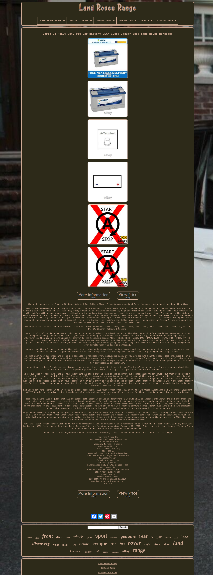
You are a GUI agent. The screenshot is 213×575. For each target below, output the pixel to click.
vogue (156, 536)
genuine (128, 536)
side (68, 537)
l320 (113, 544)
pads (176, 538)
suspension (115, 552)
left (98, 551)
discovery (41, 543)
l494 (74, 545)
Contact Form (108, 568)
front (47, 536)
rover (134, 543)
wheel (29, 537)
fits (122, 544)
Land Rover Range (107, 564)
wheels (78, 537)
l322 (185, 537)
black (157, 544)
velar (56, 544)
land (178, 543)
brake (84, 543)
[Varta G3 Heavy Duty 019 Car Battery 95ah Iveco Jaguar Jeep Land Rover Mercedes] (108, 58)
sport (101, 536)
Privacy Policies (107, 573)
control (88, 551)
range (139, 550)
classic (168, 537)
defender (113, 537)
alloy (126, 551)
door (167, 544)
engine (65, 545)
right (147, 544)
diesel (105, 552)
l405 (37, 538)
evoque (100, 543)
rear (143, 536)
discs (59, 537)
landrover (76, 551)
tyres (89, 537)
